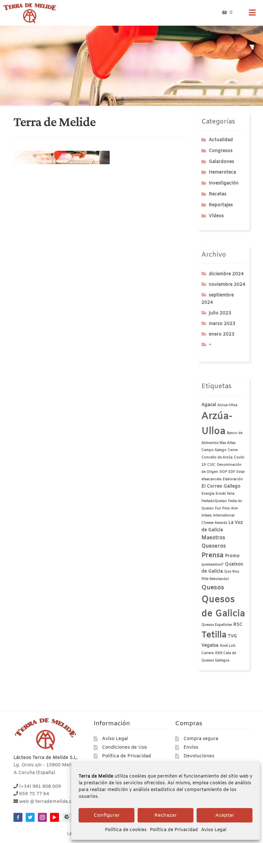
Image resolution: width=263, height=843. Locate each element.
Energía (207, 493)
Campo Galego (213, 450)
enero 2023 (221, 334)
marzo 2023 (222, 324)
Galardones (221, 162)
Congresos (221, 151)
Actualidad (221, 140)
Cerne (233, 450)
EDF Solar (236, 472)
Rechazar (165, 815)
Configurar (107, 815)
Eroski (221, 493)
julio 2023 (220, 313)
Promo (232, 556)
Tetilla (213, 635)
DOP (223, 472)
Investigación (224, 183)
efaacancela (211, 479)
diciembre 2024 (226, 274)
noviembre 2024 (227, 285)
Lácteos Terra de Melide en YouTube (54, 817)
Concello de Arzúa (217, 457)
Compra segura (200, 739)
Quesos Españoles (216, 625)
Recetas (217, 194)
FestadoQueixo (214, 501)
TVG (232, 636)
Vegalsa (209, 646)
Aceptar (224, 815)
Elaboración (233, 479)
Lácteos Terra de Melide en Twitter (30, 817)
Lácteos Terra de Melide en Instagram (42, 817)
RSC (237, 625)
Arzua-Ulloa (227, 405)
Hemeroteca (222, 172)
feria (230, 493)
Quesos (212, 587)
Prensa (212, 555)
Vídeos (216, 216)
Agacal (208, 405)
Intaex (206, 515)
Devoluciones (198, 756)
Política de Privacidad (174, 830)
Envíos (190, 748)
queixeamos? (212, 564)
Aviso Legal (213, 830)
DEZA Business (66, 817)
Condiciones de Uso (124, 748)
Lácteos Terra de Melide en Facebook (17, 817)
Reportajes (221, 205)
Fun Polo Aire (226, 508)
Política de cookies (126, 830)
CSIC (211, 465)
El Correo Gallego (221, 486)
